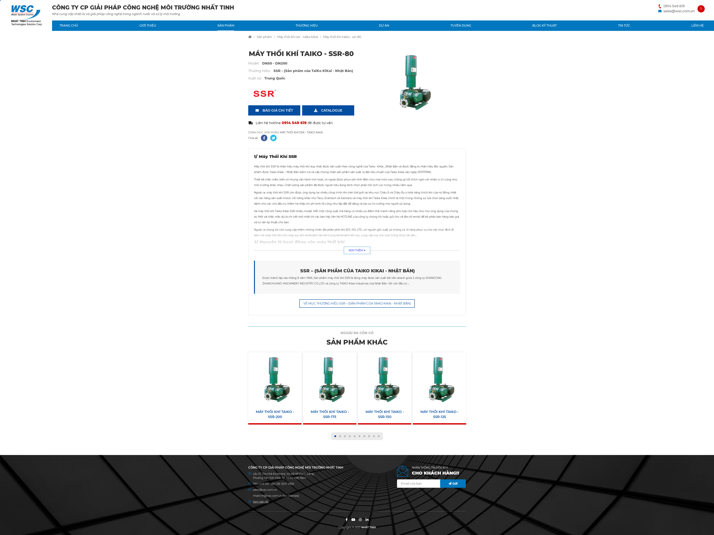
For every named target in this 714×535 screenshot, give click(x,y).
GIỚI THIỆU (147, 25)
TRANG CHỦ (69, 25)
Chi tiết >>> (275, 381)
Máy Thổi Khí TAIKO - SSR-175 (330, 414)
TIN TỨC (624, 25)
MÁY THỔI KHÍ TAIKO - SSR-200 (275, 414)
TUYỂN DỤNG (461, 25)
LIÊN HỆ (697, 25)
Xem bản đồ (260, 501)
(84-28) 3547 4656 (282, 484)
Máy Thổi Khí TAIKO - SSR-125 (439, 414)
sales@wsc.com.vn (679, 11)
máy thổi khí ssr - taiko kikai (297, 37)
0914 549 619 (674, 6)
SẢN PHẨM (225, 25)
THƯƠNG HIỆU (307, 25)
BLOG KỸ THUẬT (544, 25)
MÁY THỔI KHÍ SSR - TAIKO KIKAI (301, 132)
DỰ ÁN (384, 25)
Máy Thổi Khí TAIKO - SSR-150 (385, 414)
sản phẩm (264, 37)
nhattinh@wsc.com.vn (267, 495)
